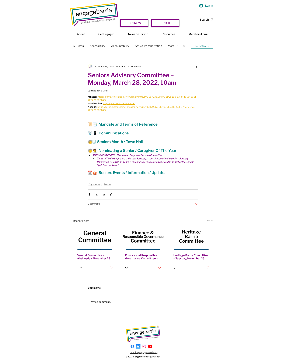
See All (209, 220)
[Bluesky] (138, 346)
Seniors (107, 184)
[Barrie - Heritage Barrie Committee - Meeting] (191, 238)
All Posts (78, 45)
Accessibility (97, 45)
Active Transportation (148, 45)
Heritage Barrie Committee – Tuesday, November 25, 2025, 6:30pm (191, 257)
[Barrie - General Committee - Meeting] (94, 238)
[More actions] (196, 66)
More (171, 45)
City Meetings (95, 184)
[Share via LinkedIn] (103, 194)
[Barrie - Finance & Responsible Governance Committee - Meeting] (143, 238)
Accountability (120, 45)
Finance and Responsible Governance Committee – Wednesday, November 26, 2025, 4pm (142, 257)
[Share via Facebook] (89, 194)
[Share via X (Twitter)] (96, 194)
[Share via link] (111, 194)
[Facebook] (132, 346)
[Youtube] (150, 346)
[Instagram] (144, 346)
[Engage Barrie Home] (94, 15)
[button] (183, 46)
